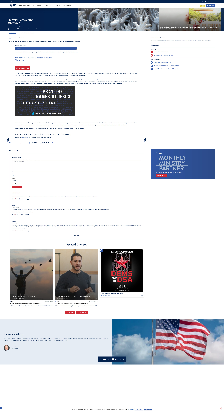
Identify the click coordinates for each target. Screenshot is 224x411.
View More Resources (82, 312)
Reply (22, 198)
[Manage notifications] (221, 408)
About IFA (58, 5)
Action (28, 5)
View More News (70, 312)
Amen (15, 198)
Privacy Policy (131, 409)
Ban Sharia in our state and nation (161, 52)
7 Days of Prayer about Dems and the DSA (162, 62)
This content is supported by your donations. (33, 58)
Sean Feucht (21, 52)
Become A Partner (161, 175)
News (20, 5)
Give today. (19, 60)
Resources (39, 5)
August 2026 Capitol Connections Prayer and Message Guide (166, 68)
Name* (13, 174)
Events (45, 5)
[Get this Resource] (122, 270)
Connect (51, 5)
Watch (34, 5)
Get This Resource (105, 295)
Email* (13, 178)
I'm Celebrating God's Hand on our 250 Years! (163, 55)
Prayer (24, 5)
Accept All (148, 409)
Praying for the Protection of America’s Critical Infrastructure (166, 65)
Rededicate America (67, 5)
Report (26, 198)
